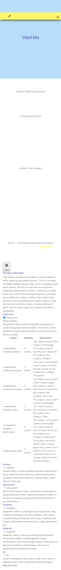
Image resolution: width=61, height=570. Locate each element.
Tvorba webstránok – (36, 246)
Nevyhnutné (11, 317)
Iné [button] (4, 552)
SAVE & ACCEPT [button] (10, 565)
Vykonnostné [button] (9, 484)
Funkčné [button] (6, 464)
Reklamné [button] (7, 528)
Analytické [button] (7, 504)
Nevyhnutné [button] (8, 314)
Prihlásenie (13, 246)
